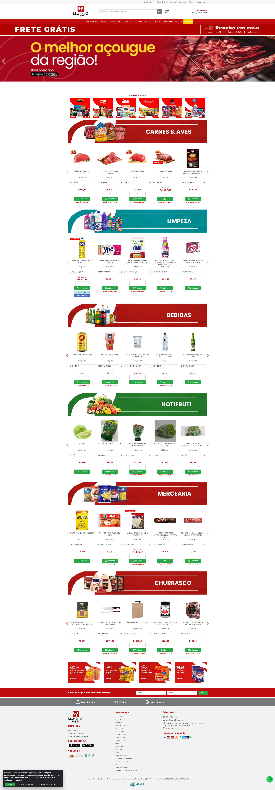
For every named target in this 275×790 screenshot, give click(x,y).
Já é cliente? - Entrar (153, 2)
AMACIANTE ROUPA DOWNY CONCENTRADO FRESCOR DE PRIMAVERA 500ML (165, 263)
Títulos (122, 702)
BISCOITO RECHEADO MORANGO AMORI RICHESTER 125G (193, 534)
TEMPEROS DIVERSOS (123, 768)
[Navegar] (4, 61)
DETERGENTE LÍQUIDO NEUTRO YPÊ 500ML (82, 262)
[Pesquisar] (159, 11)
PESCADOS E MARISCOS (124, 756)
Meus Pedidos (88, 702)
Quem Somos (73, 730)
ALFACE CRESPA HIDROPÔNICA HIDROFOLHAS (165, 445)
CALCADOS (119, 732)
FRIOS (117, 744)
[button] (129, 95)
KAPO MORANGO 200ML (109, 355)
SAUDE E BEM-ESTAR (123, 762)
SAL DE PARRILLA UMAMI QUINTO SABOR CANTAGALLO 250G (165, 623)
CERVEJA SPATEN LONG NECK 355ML (193, 356)
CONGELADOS (120, 741)
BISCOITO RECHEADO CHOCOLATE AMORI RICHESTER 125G (165, 535)
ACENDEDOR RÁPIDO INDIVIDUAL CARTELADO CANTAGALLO (82, 623)
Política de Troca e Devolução (78, 736)
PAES (117, 753)
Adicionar (83, 199)
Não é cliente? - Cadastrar (176, 2)
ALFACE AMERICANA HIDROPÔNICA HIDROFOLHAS (192, 445)
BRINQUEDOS (120, 729)
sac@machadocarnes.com (175, 720)
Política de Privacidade (76, 733)
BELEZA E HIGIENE (122, 726)
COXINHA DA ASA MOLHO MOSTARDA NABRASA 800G (193, 172)
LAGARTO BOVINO (165, 171)
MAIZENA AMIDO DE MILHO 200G (82, 533)
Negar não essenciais (26, 784)
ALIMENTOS (119, 717)
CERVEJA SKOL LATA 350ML (82, 355)
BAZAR (118, 720)
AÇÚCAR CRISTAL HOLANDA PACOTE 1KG (137, 534)
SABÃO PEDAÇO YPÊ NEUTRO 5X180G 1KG (109, 262)
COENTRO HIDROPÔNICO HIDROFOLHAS (137, 445)
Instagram (169, 728)
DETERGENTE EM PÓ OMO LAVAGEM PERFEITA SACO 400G (137, 262)
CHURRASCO (120, 738)
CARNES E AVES (121, 735)
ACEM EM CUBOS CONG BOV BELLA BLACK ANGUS (193, 623)
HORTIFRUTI (119, 747)
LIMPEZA (118, 750)
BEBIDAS (118, 723)
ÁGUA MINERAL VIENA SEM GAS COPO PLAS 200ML (137, 356)
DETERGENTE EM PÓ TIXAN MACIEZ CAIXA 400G (193, 262)
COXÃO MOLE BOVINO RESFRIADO (82, 172)
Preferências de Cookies (47, 784)
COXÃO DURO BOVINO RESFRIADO (110, 172)
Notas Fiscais (157, 702)
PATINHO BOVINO (137, 171)
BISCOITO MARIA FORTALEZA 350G (109, 534)
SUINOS (118, 765)
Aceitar (10, 784)
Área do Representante (199, 2)
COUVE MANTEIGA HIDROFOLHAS (110, 444)
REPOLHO (82, 444)
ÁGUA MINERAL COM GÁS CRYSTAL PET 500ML (165, 356)
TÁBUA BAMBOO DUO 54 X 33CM (137, 622)
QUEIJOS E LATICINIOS (123, 759)
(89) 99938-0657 (200, 13)
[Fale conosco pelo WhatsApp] (269, 779)
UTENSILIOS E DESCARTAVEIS (126, 771)
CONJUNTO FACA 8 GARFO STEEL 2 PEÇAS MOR (110, 623)
